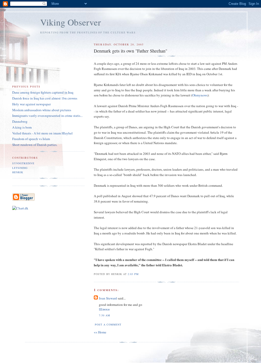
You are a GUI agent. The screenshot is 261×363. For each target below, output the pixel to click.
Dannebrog (20, 121)
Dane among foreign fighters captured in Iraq (42, 92)
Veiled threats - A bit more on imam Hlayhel (42, 133)
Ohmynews (199, 95)
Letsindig (20, 168)
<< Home (100, 332)
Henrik (17, 172)
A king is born (22, 127)
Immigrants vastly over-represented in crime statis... (47, 115)
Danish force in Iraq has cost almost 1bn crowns (44, 98)
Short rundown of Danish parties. (34, 144)
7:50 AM (104, 315)
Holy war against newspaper (31, 104)
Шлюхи (104, 309)
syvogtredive (23, 163)
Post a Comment (108, 324)
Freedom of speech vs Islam (31, 138)
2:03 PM (133, 274)
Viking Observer (70, 22)
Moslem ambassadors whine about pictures (41, 110)
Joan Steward (108, 298)
